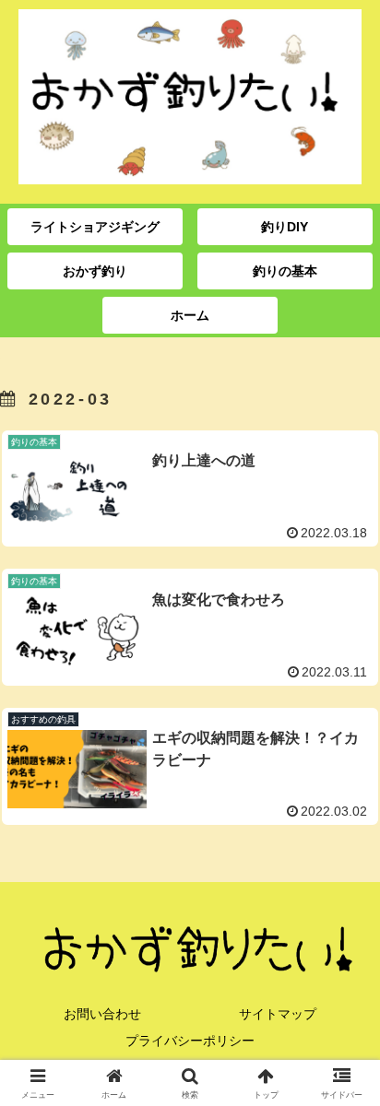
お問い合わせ (102, 1013)
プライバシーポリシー (190, 1040)
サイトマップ (277, 1013)
